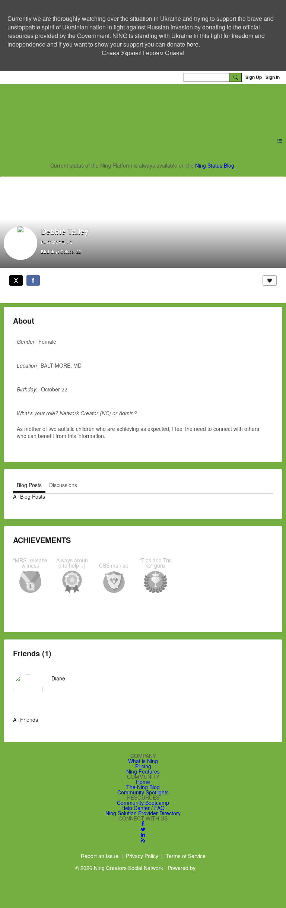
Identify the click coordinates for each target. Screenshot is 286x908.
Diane (58, 678)
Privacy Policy (142, 856)
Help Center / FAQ (143, 808)
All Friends (25, 719)
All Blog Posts (29, 496)
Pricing (143, 766)
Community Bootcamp (143, 802)
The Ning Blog (143, 787)
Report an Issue (99, 856)
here (192, 44)
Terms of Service (186, 856)
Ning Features (143, 771)
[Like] (270, 280)
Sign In (273, 77)
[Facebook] (33, 280)
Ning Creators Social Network (103, 106)
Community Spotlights (143, 792)
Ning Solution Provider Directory (143, 813)
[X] (16, 280)
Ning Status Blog (214, 165)
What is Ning (143, 761)
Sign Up (253, 77)
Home (143, 781)
